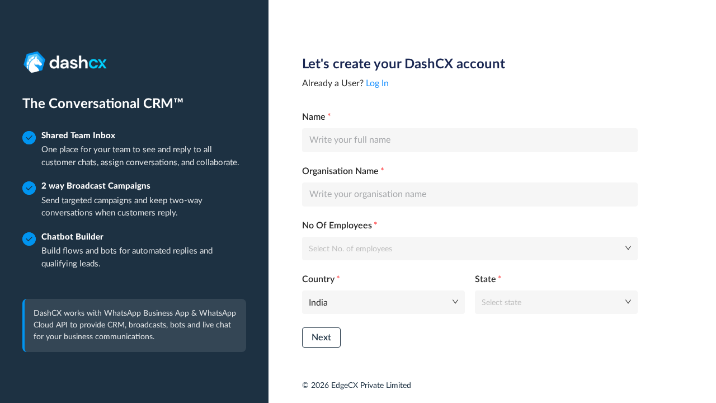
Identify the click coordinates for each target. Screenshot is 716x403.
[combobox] (466, 248)
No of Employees (337, 225)
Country (318, 279)
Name (314, 117)
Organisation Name (340, 171)
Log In (377, 83)
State (485, 279)
